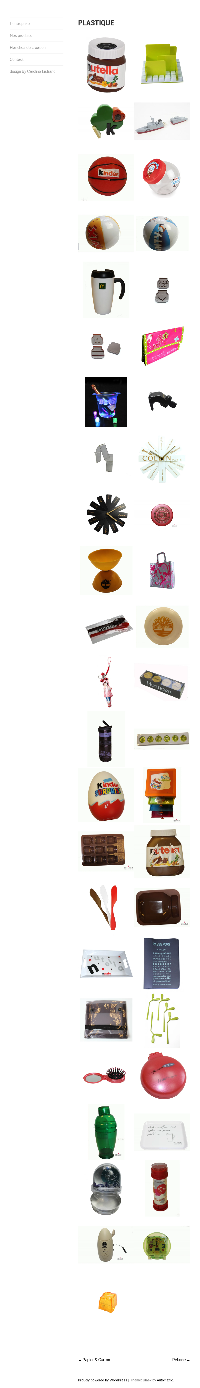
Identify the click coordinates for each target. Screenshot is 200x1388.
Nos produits (21, 35)
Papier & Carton (96, 1360)
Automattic (165, 1380)
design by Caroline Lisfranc (32, 71)
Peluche (179, 1360)
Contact (17, 59)
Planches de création (28, 47)
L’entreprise (20, 23)
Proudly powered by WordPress (102, 1380)
